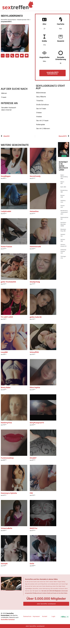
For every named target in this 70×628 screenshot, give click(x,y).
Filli (31, 493)
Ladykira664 (6, 211)
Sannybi (4, 563)
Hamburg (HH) (63, 201)
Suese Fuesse (6, 246)
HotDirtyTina (6, 422)
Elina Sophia (35, 387)
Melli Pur (33, 528)
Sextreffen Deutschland (8, 19)
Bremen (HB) (63, 196)
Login (53, 616)
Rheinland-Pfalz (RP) (63, 230)
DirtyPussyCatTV (37, 422)
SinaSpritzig (35, 282)
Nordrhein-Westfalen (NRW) (63, 224)
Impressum (36, 616)
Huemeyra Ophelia (9, 493)
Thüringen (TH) (63, 257)
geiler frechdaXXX (8, 282)
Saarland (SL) (63, 235)
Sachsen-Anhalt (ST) (63, 245)
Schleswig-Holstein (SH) (63, 251)
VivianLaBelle (6, 528)
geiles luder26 (35, 317)
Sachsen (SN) (63, 240)
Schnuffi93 (34, 352)
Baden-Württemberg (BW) (64, 176)
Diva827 (33, 458)
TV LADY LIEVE (7, 317)
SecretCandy (35, 176)
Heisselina (34, 211)
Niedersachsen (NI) (23, 19)
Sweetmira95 (35, 246)
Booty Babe (5, 387)
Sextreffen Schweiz (7, 619)
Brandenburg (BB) (64, 191)
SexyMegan (5, 176)
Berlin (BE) (63, 187)
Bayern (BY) (62, 182)
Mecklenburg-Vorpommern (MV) (64, 212)
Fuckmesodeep (7, 458)
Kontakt (44, 616)
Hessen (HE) (63, 206)
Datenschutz (27, 616)
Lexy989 (4, 352)
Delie (32, 563)
